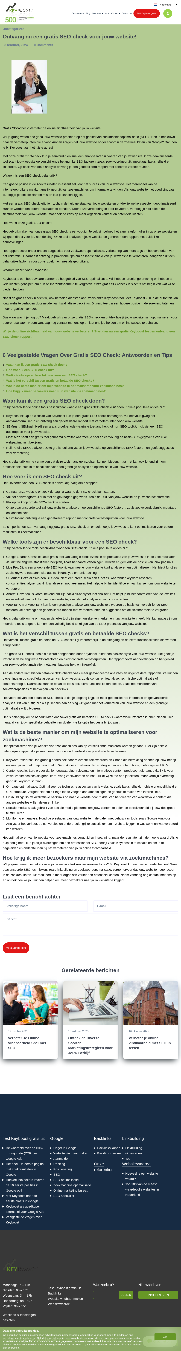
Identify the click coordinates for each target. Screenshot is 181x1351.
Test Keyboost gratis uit (24, 1138)
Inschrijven (158, 1295)
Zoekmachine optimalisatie (72, 1185)
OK (165, 1337)
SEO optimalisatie (66, 1180)
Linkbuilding (133, 1138)
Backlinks (103, 1138)
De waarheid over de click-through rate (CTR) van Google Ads (24, 1153)
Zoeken (126, 1294)
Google (56, 1138)
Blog (88, 13)
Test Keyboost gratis (146, 13)
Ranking (59, 1164)
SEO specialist (63, 1196)
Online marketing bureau (70, 1190)
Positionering (62, 1169)
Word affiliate (111, 13)
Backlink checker (109, 1153)
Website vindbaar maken (70, 1153)
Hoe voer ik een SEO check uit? (30, 370)
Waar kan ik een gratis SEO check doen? (37, 364)
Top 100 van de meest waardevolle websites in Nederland (142, 1189)
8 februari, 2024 (16, 45)
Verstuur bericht (16, 947)
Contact (125, 13)
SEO (56, 1174)
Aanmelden (61, 1158)
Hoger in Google (65, 1148)
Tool (128, 1158)
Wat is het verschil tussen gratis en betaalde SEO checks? (50, 380)
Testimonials (78, 13)
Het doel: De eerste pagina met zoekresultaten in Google (25, 1169)
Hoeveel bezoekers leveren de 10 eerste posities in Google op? (25, 1185)
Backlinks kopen (108, 1148)
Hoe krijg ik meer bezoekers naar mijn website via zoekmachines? (56, 391)
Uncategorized (14, 29)
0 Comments (43, 45)
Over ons (96, 13)
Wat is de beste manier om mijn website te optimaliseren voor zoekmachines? (65, 386)
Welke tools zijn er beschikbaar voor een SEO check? (46, 375)
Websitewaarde (136, 1164)
